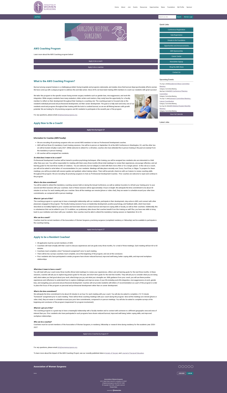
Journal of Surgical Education (133, 353)
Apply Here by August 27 (95, 229)
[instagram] (189, 366)
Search (179, 17)
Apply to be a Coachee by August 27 (95, 334)
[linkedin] (186, 366)
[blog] (192, 366)
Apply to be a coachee (95, 67)
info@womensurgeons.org (67, 115)
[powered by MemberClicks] (113, 390)
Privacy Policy (113, 387)
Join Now (37, 17)
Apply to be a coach (96, 61)
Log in (190, 373)
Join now (181, 373)
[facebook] (179, 366)
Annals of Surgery (111, 353)
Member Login (188, 17)
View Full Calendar (176, 114)
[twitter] (183, 366)
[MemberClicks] (45, 7)
